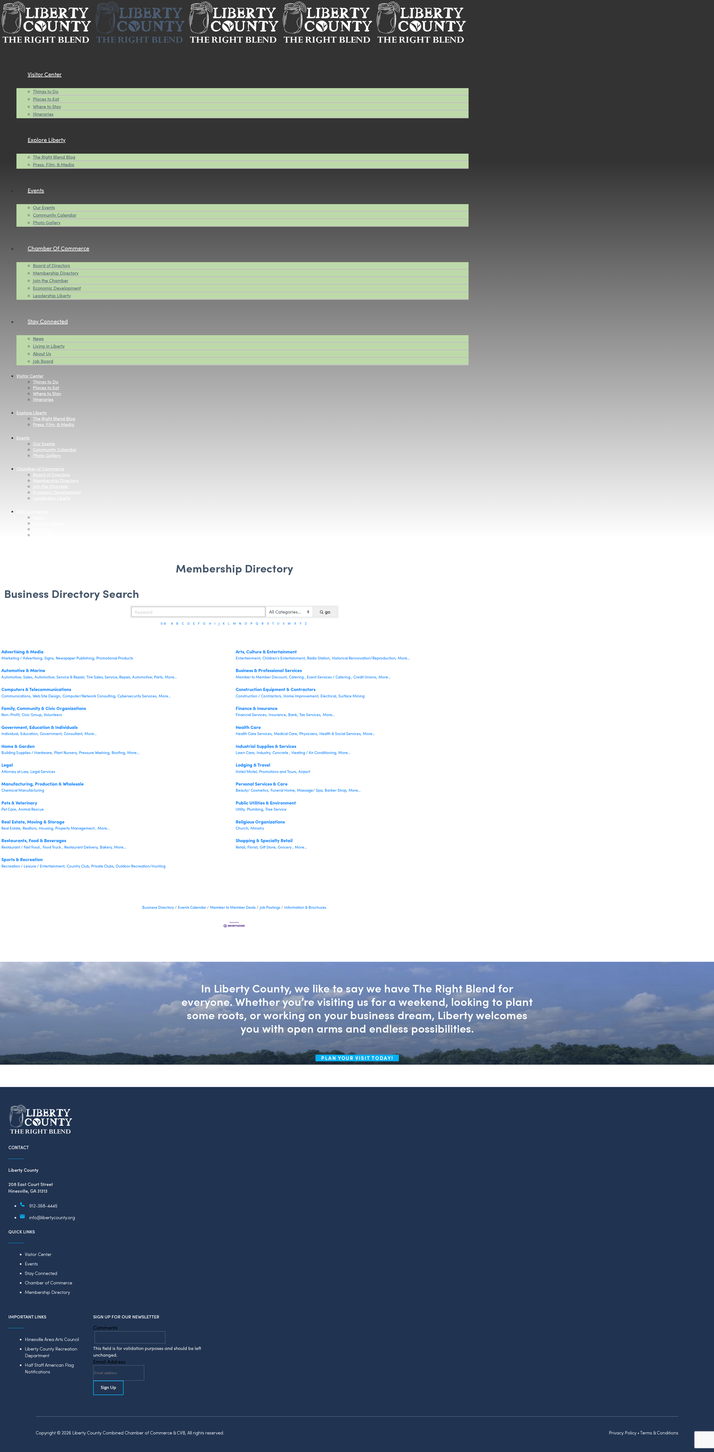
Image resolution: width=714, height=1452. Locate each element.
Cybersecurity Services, (137, 696)
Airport (304, 771)
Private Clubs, (102, 866)
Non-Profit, (10, 714)
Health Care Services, (254, 733)
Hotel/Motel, (247, 771)
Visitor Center (38, 1254)
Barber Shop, (336, 790)
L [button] (228, 623)
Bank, (293, 714)
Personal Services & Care (262, 784)
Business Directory (158, 907)
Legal (7, 765)
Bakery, (106, 847)
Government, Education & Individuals (39, 727)
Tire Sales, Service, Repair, (108, 677)
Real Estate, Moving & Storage (32, 821)
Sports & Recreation (22, 859)
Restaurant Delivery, (81, 847)
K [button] (224, 623)
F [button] (199, 623)
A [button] (172, 623)
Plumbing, (255, 809)
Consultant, (73, 733)
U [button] (278, 623)
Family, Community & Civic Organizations (43, 708)
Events (31, 1264)
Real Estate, (11, 828)
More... (404, 658)
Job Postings (270, 907)
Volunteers (53, 714)
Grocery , (285, 847)
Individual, (10, 733)
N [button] (240, 623)
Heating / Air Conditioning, (314, 752)
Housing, (46, 828)
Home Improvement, (301, 696)
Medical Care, (286, 733)
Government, (51, 733)
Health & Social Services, (340, 733)
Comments (105, 1327)
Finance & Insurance (257, 708)
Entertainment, (248, 658)
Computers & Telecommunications (36, 689)
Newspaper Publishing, (75, 658)
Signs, (49, 658)
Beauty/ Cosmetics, (252, 790)
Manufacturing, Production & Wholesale (42, 784)
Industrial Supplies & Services (266, 746)
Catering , (297, 677)
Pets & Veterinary (19, 802)
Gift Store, (268, 847)
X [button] (295, 623)
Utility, (240, 809)
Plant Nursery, (66, 752)
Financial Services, (251, 714)
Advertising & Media (22, 651)
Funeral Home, (283, 790)
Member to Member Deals (233, 907)
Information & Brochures (305, 907)
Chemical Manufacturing (22, 790)
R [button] (263, 623)
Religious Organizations (260, 821)
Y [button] (300, 623)
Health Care (248, 727)
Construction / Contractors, (259, 696)
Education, (29, 733)
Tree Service (275, 809)
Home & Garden (18, 746)
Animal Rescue (31, 809)
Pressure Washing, (94, 752)
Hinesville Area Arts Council (52, 1339)
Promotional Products (114, 658)
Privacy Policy (622, 1433)
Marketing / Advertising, (22, 658)
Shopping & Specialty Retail (264, 840)
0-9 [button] (163, 623)
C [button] (183, 623)
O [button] (246, 623)
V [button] (283, 623)
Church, (242, 828)
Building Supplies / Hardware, (27, 752)
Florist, (252, 847)
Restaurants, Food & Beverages (33, 840)
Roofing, (119, 752)
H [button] (210, 623)
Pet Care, (9, 809)
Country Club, (78, 866)
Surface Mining (351, 696)
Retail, (241, 847)
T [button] (273, 623)
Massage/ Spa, (310, 790)
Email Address (109, 1361)
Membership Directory (47, 1292)
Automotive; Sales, (17, 677)
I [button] (214, 623)
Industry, (264, 752)
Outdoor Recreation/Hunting (140, 866)
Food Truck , (53, 847)
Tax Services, (310, 714)
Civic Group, (32, 714)
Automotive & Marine (23, 670)
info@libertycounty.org (52, 1217)
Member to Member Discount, (262, 677)
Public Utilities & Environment (266, 802)
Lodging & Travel (253, 765)
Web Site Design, (47, 696)
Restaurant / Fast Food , (21, 847)
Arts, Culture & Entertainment (266, 651)
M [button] (234, 623)
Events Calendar (192, 907)
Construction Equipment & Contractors (275, 689)
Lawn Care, (245, 752)
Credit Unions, (365, 677)
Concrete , (281, 752)
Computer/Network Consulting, (89, 696)
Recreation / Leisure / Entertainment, (33, 866)
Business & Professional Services (269, 670)
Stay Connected (41, 1273)
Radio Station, (319, 658)
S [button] (268, 623)
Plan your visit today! (357, 1058)
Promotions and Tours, (278, 771)
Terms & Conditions (659, 1433)
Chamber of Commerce (48, 1283)
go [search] (327, 612)
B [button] (177, 623)
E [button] (194, 623)
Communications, (16, 696)
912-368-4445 (43, 1206)
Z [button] (306, 623)
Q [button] (257, 623)
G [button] (204, 623)
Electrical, (328, 696)
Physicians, (308, 733)
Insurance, (278, 714)
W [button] (289, 623)
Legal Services (42, 771)
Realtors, (30, 828)
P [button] (251, 623)
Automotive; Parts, (147, 677)
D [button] (188, 623)
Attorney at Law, (15, 771)
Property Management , (75, 828)
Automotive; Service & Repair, (60, 677)
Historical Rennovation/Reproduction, (364, 658)
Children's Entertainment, (284, 658)
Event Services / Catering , (329, 677)
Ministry (257, 828)
